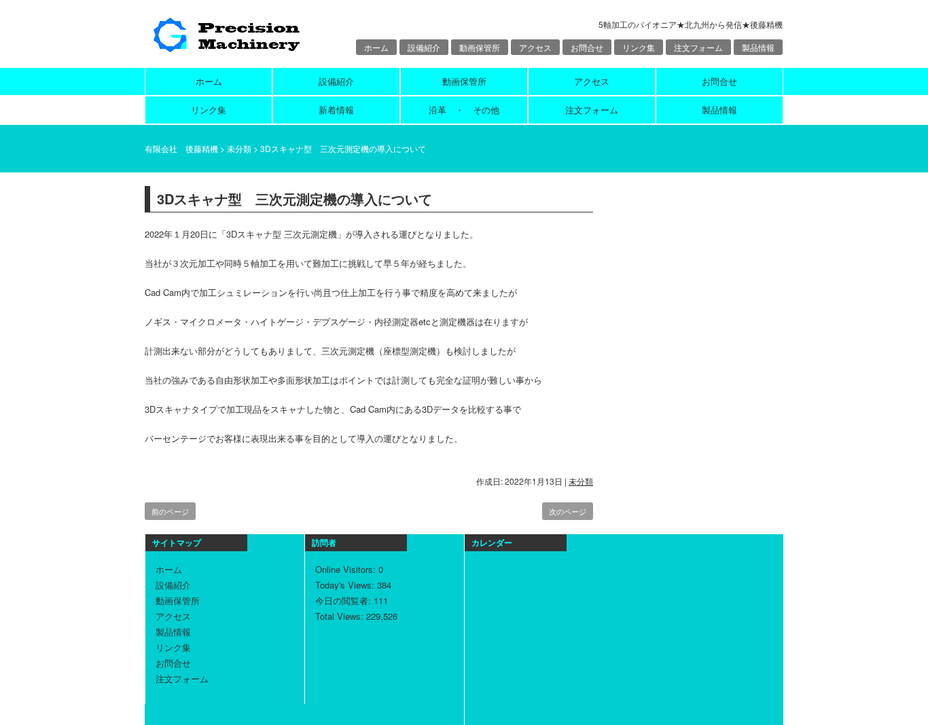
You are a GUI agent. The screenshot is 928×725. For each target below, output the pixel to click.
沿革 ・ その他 (464, 109)
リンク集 (638, 47)
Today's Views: (346, 584)
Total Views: (340, 616)
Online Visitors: (346, 569)
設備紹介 (424, 47)
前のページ (170, 511)
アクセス (535, 47)
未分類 (581, 481)
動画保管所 (479, 47)
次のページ (567, 511)
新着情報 (336, 109)
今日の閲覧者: (344, 600)
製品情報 (758, 47)
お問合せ (587, 47)
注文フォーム (698, 47)
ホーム (376, 47)
